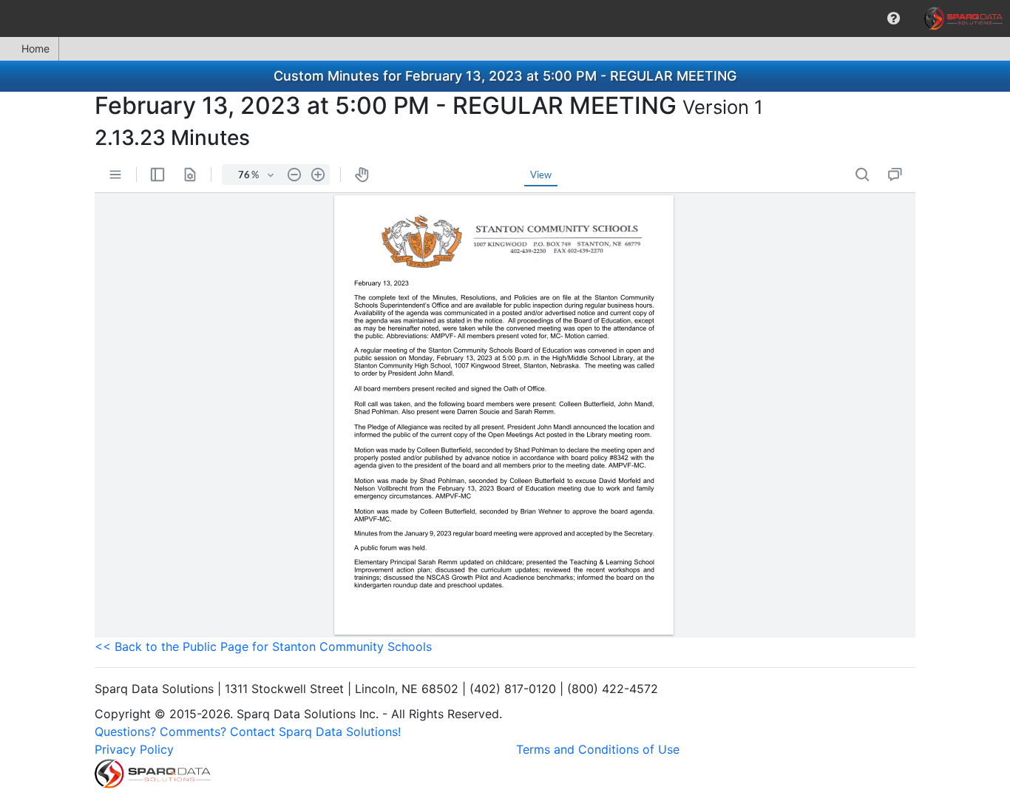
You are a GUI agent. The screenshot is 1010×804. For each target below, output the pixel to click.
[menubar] (505, 18)
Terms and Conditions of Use (597, 749)
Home (35, 48)
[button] (893, 18)
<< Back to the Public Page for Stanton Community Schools (263, 646)
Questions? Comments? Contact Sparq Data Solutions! (248, 731)
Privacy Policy (134, 749)
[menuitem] (894, 18)
